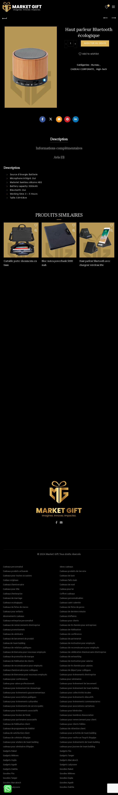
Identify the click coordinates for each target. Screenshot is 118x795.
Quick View (36, 230)
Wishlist (108, 6)
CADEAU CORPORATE (82, 69)
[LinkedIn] (76, 119)
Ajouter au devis (95, 43)
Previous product (106, 18)
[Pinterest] (67, 119)
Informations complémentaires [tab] (59, 148)
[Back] (4, 18)
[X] (51, 119)
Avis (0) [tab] (59, 157)
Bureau (95, 65)
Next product (113, 18)
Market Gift (52, 554)
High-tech (101, 69)
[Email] (59, 119)
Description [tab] (59, 139)
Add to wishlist (90, 54)
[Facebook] (42, 119)
